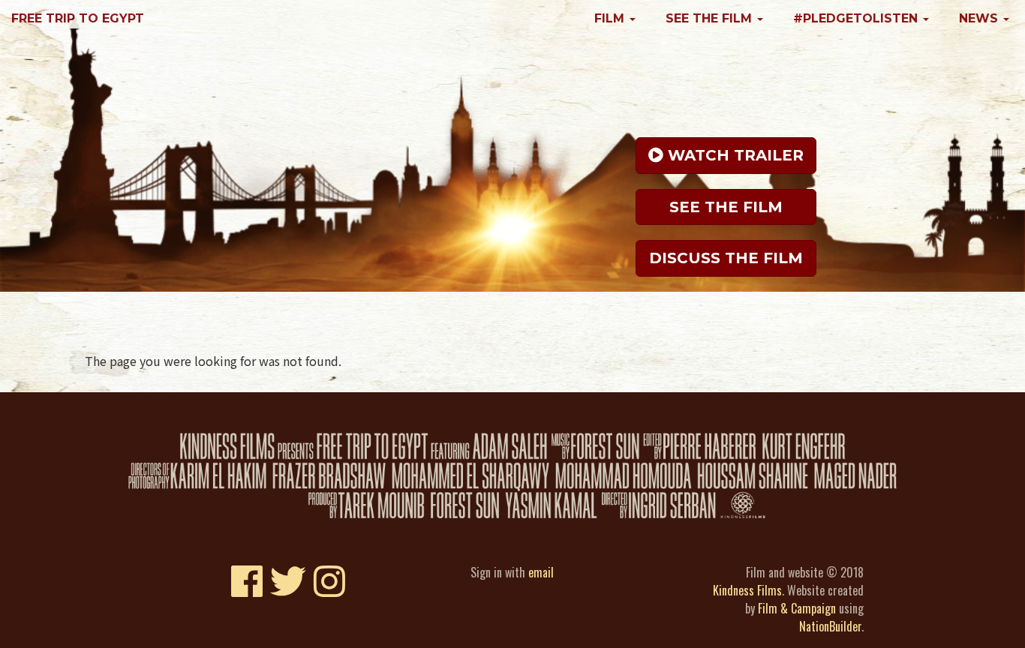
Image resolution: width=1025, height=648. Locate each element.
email (541, 572)
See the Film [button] (711, 18)
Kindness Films (747, 590)
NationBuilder (830, 626)
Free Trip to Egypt (77, 18)
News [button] (980, 18)
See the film (726, 207)
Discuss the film (726, 258)
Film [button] (611, 18)
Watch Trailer (733, 155)
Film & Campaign (797, 608)
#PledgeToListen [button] (857, 18)
